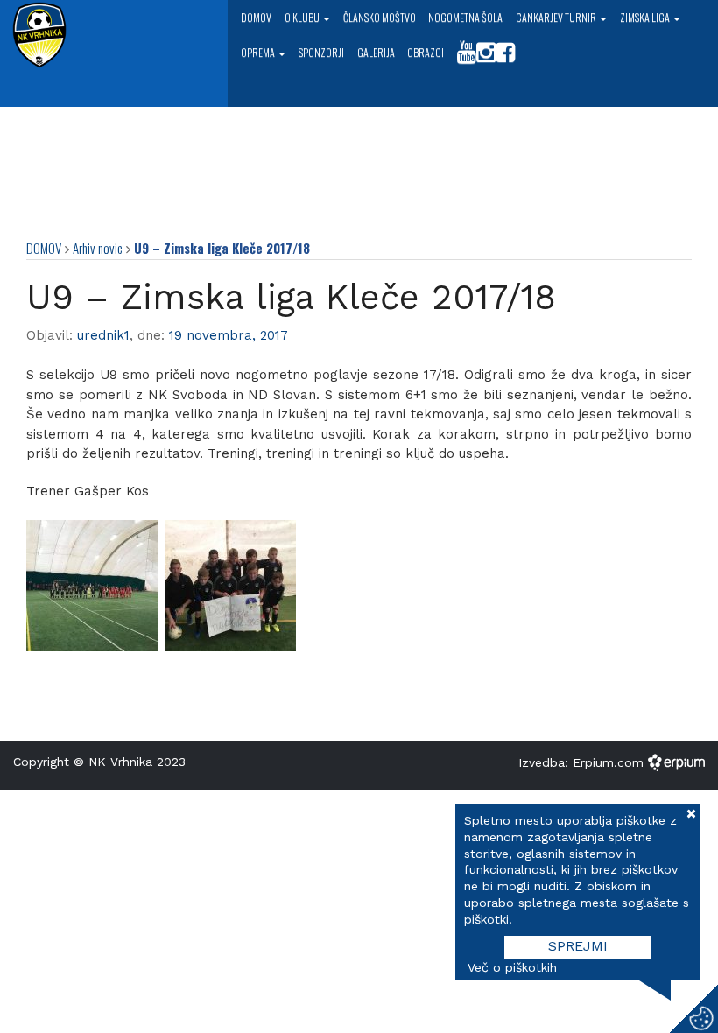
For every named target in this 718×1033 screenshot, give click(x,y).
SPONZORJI (321, 52)
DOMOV (43, 247)
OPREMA (259, 52)
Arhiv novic (98, 247)
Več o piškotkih (512, 967)
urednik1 (103, 335)
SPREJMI (578, 946)
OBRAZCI (425, 52)
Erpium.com (610, 762)
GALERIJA (376, 52)
